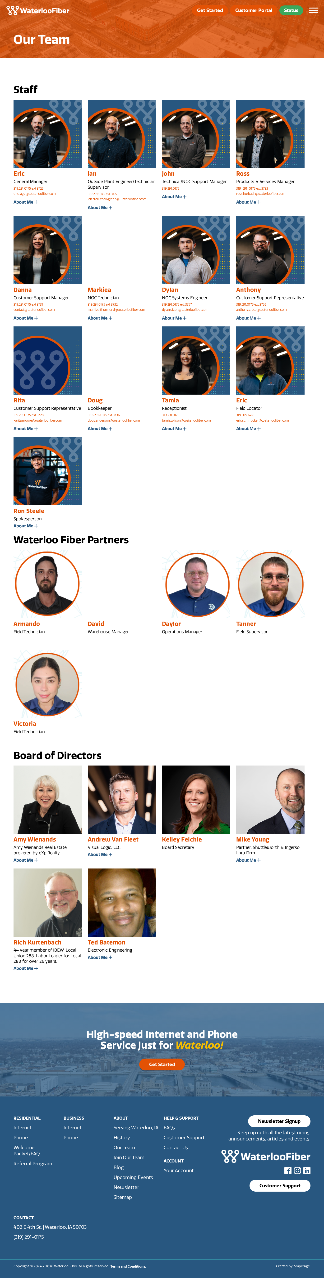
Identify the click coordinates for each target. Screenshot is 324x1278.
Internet (23, 1128)
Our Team (124, 1147)
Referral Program (33, 1164)
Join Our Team (129, 1157)
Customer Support (184, 1137)
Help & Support (181, 1118)
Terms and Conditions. (128, 1266)
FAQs (169, 1128)
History (122, 1137)
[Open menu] (313, 10)
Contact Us (176, 1147)
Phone (21, 1137)
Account (174, 1161)
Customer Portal (253, 10)
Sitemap (123, 1197)
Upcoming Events (133, 1177)
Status (291, 10)
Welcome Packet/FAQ (27, 1151)
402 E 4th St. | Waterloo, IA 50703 (50, 1227)
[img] (38, 10)
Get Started (210, 10)
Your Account (179, 1170)
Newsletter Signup (279, 1121)
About (121, 1118)
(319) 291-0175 (29, 1237)
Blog (119, 1167)
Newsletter (126, 1187)
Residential (27, 1118)
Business (74, 1118)
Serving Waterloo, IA (136, 1128)
